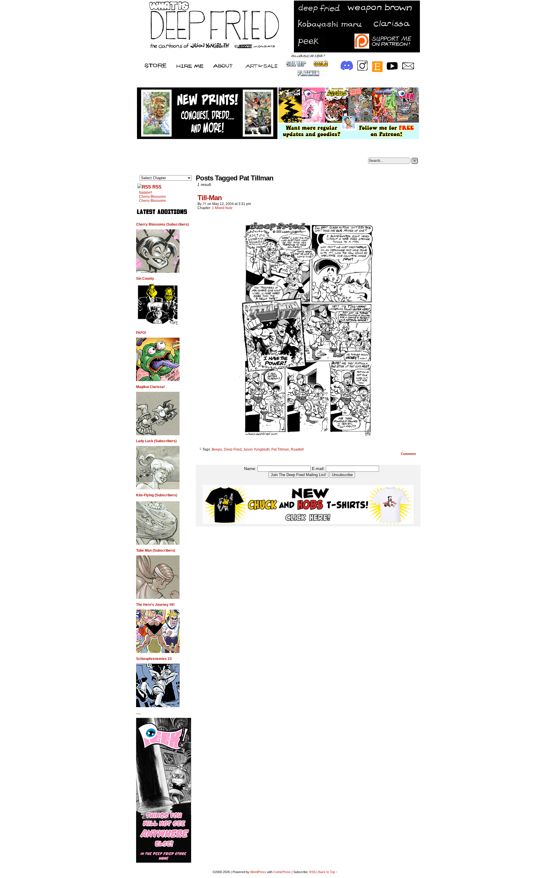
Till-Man (209, 198)
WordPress (258, 872)
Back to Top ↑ (328, 872)
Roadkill (297, 449)
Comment (409, 454)
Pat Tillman (280, 449)
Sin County (145, 279)
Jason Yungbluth (256, 449)
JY (204, 204)
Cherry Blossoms (152, 197)
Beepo (217, 449)
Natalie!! (145, 193)
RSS (156, 186)
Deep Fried (233, 449)
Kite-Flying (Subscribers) (156, 495)
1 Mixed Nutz (222, 208)
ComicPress (282, 872)
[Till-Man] (308, 439)
